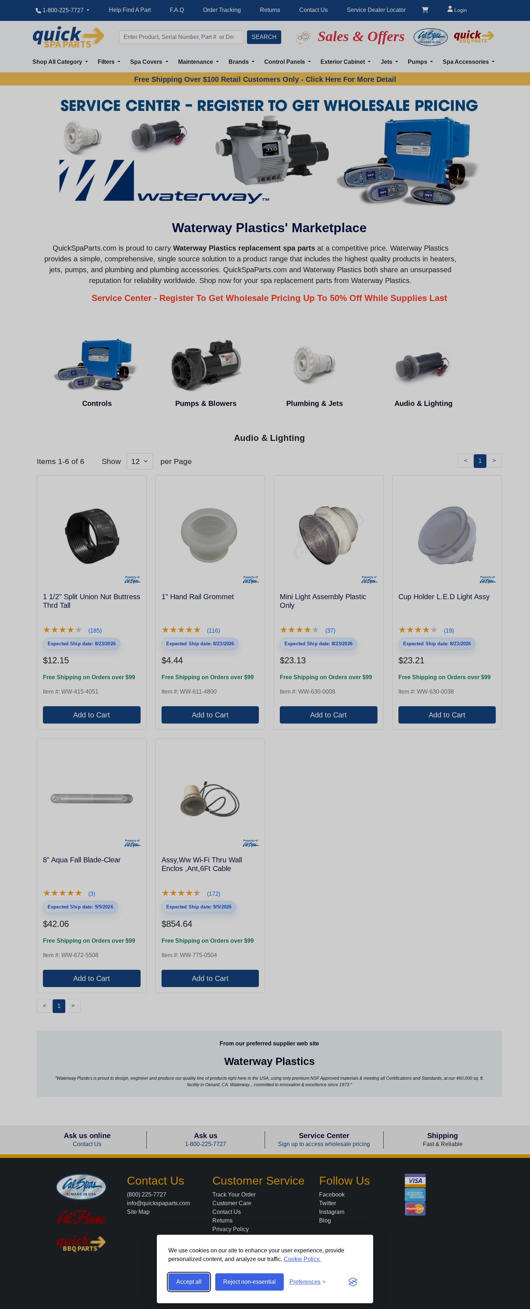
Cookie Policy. (302, 1259)
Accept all (189, 1282)
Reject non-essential (249, 1282)
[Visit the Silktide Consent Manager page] (353, 1282)
